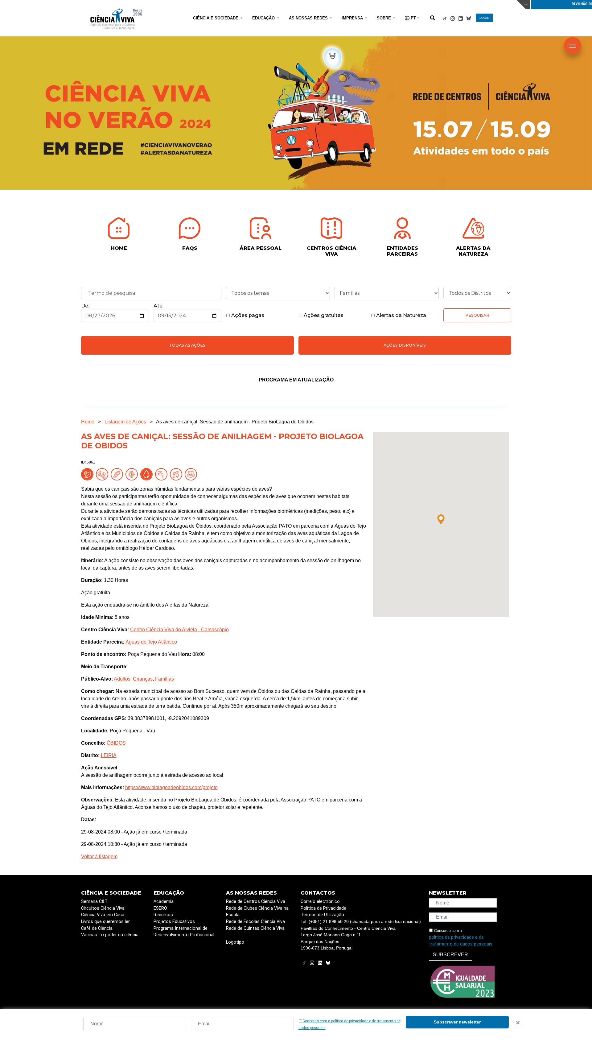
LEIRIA (109, 755)
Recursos (163, 914)
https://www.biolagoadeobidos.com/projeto (171, 787)
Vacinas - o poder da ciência (109, 934)
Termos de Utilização (322, 914)
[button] (441, 519)
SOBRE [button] (384, 18)
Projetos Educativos (174, 921)
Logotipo (235, 942)
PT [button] (412, 18)
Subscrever (450, 954)
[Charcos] (192, 473)
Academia (164, 901)
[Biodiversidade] (103, 473)
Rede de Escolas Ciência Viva (255, 921)
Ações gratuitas (322, 315)
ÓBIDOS (116, 743)
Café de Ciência (97, 928)
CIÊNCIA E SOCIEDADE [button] (216, 18)
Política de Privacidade (323, 908)
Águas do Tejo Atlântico (151, 642)
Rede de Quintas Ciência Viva (255, 928)
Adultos (122, 679)
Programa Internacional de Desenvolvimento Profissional (184, 932)
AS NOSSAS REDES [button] (309, 18)
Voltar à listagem (99, 856)
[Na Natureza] (88, 473)
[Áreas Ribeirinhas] (177, 473)
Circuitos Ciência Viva (103, 908)
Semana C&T (94, 901)
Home (87, 421)
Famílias (164, 679)
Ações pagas (247, 315)
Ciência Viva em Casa (102, 914)
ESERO (160, 908)
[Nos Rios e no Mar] (147, 473)
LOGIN (484, 17)
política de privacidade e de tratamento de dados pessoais (460, 941)
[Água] (162, 473)
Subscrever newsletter (457, 1021)
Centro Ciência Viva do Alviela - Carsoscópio (179, 629)
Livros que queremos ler (105, 921)
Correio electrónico (320, 901)
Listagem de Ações (125, 421)
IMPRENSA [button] (353, 18)
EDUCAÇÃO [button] (264, 18)
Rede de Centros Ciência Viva (255, 901)
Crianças (143, 679)
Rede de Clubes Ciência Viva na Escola (257, 912)
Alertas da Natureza (400, 315)
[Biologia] (118, 473)
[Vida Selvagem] (132, 473)
